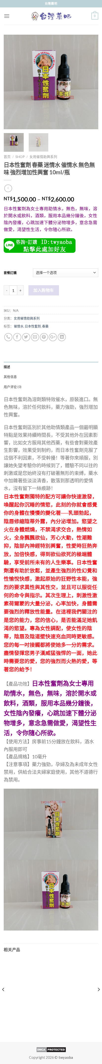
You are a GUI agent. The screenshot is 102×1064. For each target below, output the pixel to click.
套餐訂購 (10, 273)
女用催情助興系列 (43, 157)
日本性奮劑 (33, 326)
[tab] (51, 367)
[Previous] (11, 82)
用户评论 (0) (12, 387)
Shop (20, 157)
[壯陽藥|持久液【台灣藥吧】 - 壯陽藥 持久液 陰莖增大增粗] (51, 16)
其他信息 (10, 377)
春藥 (45, 326)
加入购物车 (43, 290)
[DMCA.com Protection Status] (51, 1049)
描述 (7, 367)
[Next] (90, 82)
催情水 (19, 326)
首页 (7, 157)
